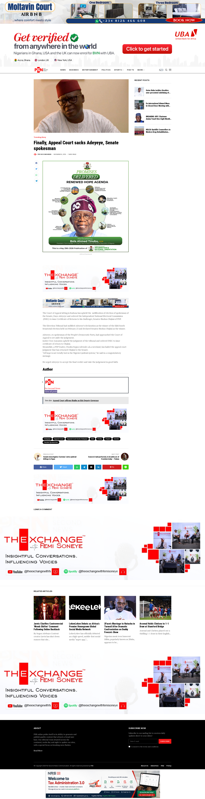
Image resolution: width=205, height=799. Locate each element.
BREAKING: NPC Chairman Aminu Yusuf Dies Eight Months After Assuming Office (158, 119)
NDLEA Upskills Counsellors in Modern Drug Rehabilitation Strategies (158, 132)
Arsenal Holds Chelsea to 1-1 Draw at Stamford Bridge (154, 625)
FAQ (162, 766)
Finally (100, 439)
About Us (144, 766)
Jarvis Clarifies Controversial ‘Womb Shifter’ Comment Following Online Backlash (48, 626)
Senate (116, 439)
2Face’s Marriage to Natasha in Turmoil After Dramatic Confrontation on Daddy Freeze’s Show (119, 628)
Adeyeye (47, 439)
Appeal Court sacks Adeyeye (77, 439)
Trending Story (40, 137)
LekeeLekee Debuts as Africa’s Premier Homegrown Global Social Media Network (84, 626)
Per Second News (44, 154)
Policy (168, 766)
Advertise (154, 766)
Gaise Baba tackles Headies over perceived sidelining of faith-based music (157, 92)
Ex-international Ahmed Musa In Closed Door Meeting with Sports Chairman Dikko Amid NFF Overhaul (158, 107)
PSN (92, 766)
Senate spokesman (51, 442)
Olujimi (107, 439)
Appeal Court (58, 439)
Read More (38, 750)
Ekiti (92, 439)
